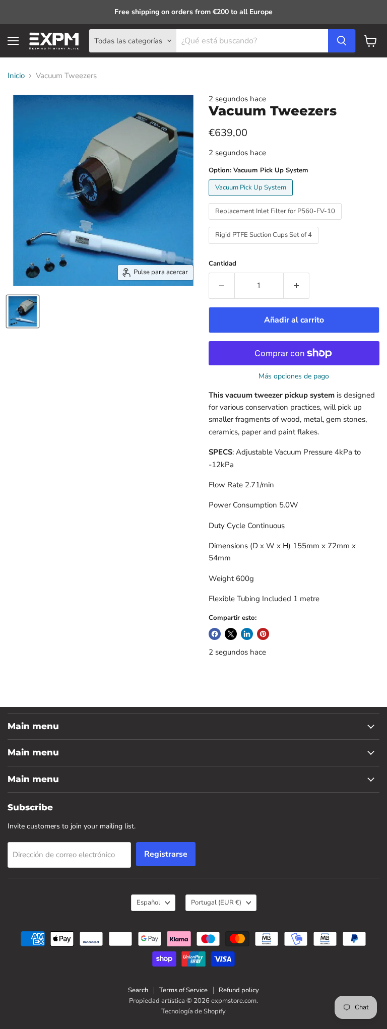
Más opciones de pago (294, 376)
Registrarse (165, 854)
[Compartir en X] (231, 634)
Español (148, 902)
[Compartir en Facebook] (215, 634)
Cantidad (222, 264)
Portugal (216, 902)
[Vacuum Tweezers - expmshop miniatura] (23, 311)
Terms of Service (183, 990)
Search (138, 990)
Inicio (16, 76)
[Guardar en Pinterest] (263, 634)
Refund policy (239, 990)
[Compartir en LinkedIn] (247, 634)
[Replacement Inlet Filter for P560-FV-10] (276, 222)
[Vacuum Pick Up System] (252, 199)
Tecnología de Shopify (193, 1011)
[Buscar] (341, 40)
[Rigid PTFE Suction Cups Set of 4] (265, 246)
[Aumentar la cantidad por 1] (296, 286)
